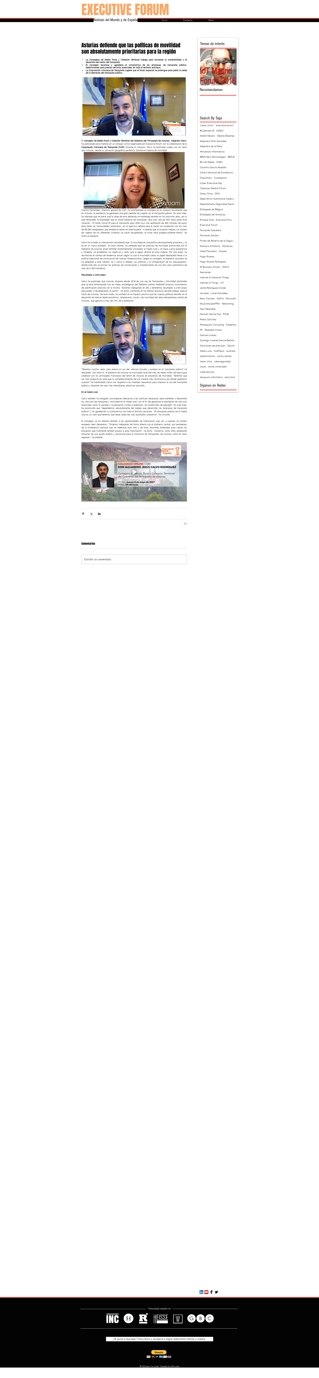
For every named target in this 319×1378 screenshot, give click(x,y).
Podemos (231, 324)
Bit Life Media (207, 162)
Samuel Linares (208, 335)
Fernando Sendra (209, 235)
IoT (222, 282)
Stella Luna (206, 350)
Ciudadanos (220, 177)
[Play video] (134, 471)
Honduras (227, 246)
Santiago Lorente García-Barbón (217, 340)
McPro (220, 298)
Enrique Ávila (207, 219)
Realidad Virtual (213, 329)
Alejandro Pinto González (213, 141)
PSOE (226, 314)
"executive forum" (224, 125)
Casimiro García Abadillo (213, 167)
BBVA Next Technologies (213, 156)
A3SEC (220, 130)
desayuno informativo (211, 377)
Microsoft (231, 298)
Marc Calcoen (207, 298)
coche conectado (217, 366)
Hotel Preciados (208, 251)
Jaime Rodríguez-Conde (213, 287)
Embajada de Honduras (212, 214)
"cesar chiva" (206, 125)
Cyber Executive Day (211, 183)
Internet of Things (209, 282)
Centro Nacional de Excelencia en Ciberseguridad (218, 172)
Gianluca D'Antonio (210, 246)
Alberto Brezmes (226, 135)
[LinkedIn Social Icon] (201, 1292)
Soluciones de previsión (212, 345)
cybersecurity (207, 371)
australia (230, 350)
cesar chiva (206, 361)
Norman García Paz (210, 314)
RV (201, 329)
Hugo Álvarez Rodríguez (213, 261)
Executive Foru (224, 219)
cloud (203, 366)
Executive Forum (209, 224)
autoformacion (207, 356)
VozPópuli (219, 350)
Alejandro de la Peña (211, 146)
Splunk (231, 345)
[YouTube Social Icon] (206, 1292)
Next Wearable (207, 308)
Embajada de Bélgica (211, 209)
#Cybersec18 (207, 130)
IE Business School (210, 266)
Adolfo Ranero (207, 135)
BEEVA (231, 156)
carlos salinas (224, 356)
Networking (228, 303)
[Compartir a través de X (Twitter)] (91, 513)
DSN (217, 193)
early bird (230, 377)
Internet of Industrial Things (214, 277)
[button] (159, 1354)
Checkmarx (206, 177)
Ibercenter (205, 272)
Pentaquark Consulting (212, 324)
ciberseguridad (222, 361)
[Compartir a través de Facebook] (83, 513)
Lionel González (219, 293)
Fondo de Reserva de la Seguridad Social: (218, 240)
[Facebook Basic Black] (211, 1292)
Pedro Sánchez (208, 319)
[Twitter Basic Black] (216, 1292)
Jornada (204, 293)
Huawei (223, 251)
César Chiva (206, 193)
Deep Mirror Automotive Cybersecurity (218, 198)
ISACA (225, 266)
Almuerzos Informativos (212, 151)
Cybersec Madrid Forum (213, 188)
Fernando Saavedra (210, 230)
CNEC (219, 162)
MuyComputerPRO (210, 303)
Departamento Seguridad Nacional (218, 204)
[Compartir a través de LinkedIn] (99, 513)
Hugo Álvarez (207, 256)
